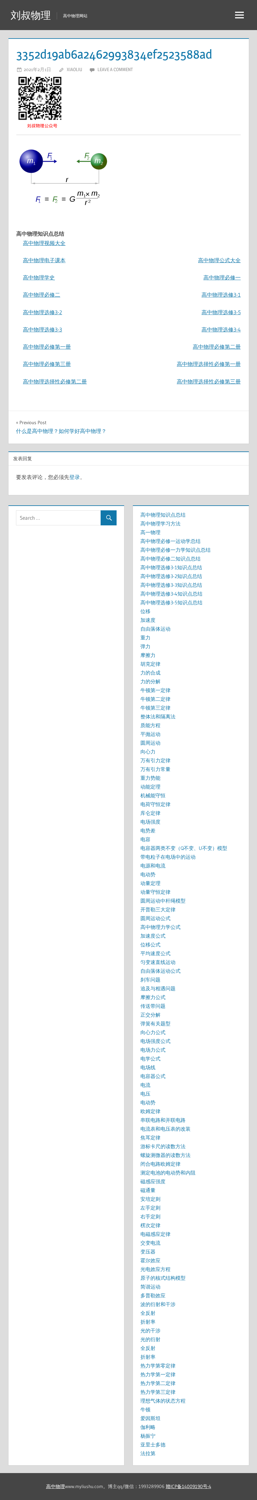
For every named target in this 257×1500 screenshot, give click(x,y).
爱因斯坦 (150, 1418)
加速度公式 (152, 936)
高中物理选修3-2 (42, 312)
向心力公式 (152, 1032)
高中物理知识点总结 (163, 515)
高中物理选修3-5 (221, 312)
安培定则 (150, 1199)
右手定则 (150, 1216)
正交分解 (150, 1015)
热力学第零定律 (158, 1365)
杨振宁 (147, 1436)
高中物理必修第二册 (217, 346)
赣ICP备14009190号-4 (188, 1486)
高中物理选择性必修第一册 (209, 364)
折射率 (147, 1322)
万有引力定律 (155, 760)
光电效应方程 (155, 1269)
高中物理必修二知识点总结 (170, 558)
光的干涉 (150, 1330)
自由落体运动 (155, 629)
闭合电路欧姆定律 (160, 1164)
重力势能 (150, 778)
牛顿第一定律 (155, 690)
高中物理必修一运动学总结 (170, 541)
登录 (74, 477)
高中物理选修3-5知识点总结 (171, 602)
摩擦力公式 (152, 997)
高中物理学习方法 (160, 523)
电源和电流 (152, 865)
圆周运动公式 (155, 918)
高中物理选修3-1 (221, 294)
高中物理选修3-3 (42, 329)
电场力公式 (152, 1050)
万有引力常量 (155, 769)
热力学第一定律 (158, 1374)
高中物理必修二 (41, 294)
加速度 (147, 620)
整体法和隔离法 (158, 716)
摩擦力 (147, 655)
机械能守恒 (152, 795)
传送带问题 (152, 1006)
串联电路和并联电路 (163, 1120)
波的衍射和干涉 (158, 1304)
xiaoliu (74, 69)
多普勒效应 (152, 1295)
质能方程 (150, 725)
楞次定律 (150, 1225)
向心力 (147, 751)
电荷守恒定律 (155, 804)
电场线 (147, 1067)
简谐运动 (150, 1287)
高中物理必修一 (222, 277)
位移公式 (150, 944)
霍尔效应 (150, 1260)
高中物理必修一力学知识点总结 (175, 550)
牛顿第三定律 (155, 708)
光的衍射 (150, 1339)
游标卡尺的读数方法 (163, 1146)
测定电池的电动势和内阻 (168, 1172)
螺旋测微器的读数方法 (165, 1155)
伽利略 (147, 1427)
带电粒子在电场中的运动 (168, 857)
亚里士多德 (152, 1444)
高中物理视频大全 (44, 243)
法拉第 (147, 1453)
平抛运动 (150, 734)
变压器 (147, 1251)
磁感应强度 (152, 1181)
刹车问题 (150, 980)
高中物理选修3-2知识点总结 (171, 576)
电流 (145, 1085)
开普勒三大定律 (158, 909)
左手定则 (150, 1208)
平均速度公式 (155, 953)
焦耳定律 (150, 1137)
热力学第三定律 (158, 1392)
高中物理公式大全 (219, 260)
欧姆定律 (150, 1111)
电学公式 (150, 1058)
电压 (145, 1094)
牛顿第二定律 (155, 699)
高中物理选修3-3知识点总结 (171, 585)
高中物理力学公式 (160, 927)
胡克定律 (150, 664)
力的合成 (150, 672)
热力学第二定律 (158, 1383)
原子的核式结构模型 (163, 1278)
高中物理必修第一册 (47, 346)
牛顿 (145, 1409)
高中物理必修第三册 (47, 364)
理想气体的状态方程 (163, 1401)
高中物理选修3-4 (221, 329)
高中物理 (55, 1486)
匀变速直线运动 (158, 962)
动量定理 (150, 883)
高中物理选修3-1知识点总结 (171, 567)
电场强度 (150, 822)
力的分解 (150, 681)
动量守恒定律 (155, 892)
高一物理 (150, 532)
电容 (145, 839)
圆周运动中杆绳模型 (163, 901)
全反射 (147, 1313)
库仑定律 (150, 813)
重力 (145, 637)
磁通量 (147, 1190)
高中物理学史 (39, 277)
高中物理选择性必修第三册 (209, 381)
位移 (145, 611)
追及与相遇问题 (158, 988)
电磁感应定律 (155, 1234)
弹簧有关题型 (155, 1023)
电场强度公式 (155, 1041)
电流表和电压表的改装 (165, 1129)
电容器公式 (152, 1076)
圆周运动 (150, 743)
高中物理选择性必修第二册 (55, 381)
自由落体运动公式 (160, 971)
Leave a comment (115, 69)
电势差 (147, 830)
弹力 (145, 646)
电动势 (147, 874)
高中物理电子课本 (44, 260)
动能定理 (150, 787)
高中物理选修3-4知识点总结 (171, 594)
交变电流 (150, 1243)
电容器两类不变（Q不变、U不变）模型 (183, 848)
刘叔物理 (31, 15)
